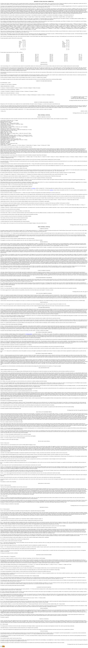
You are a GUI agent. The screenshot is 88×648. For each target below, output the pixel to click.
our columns (33, 188)
